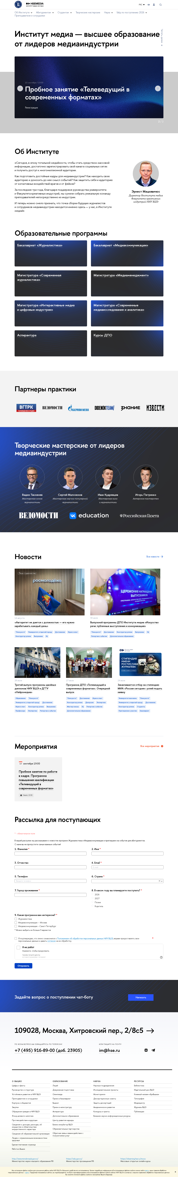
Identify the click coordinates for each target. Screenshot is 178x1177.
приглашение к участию (128, 711)
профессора (20, 711)
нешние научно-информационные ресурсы (111, 1116)
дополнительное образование (121, 636)
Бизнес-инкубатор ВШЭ (63, 1124)
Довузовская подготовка (63, 1090)
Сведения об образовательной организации (31, 1133)
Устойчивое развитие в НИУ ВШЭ (26, 1094)
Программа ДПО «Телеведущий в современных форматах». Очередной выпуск (88, 688)
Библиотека (139, 1085)
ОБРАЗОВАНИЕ (60, 1081)
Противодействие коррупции (24, 1120)
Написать (141, 997)
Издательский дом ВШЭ (144, 1090)
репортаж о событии (99, 636)
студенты (141, 707)
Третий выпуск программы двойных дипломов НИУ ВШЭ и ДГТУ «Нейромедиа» (35, 688)
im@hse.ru (109, 1050)
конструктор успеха (23, 636)
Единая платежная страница (24, 1144)
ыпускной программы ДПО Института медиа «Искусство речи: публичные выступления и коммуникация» (124, 624)
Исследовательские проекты (105, 1090)
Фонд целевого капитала (22, 1116)
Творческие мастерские (88, 12)
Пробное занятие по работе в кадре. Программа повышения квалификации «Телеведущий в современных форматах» (38, 779)
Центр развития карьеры (63, 1120)
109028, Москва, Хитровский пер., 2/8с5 (79, 1030)
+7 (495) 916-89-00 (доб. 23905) (48, 1050)
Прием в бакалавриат (62, 1098)
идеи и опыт (73, 632)
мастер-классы (73, 707)
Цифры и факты (18, 1085)
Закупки (15, 1107)
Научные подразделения (103, 1085)
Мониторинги (99, 1094)
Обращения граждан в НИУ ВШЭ (25, 1111)
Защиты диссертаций (102, 1103)
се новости (152, 556)
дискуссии (89, 702)
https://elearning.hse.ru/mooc (133, 1158)
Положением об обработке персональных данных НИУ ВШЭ (85, 938)
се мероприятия (149, 746)
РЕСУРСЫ (139, 1081)
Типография (139, 1098)
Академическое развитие (104, 1107)
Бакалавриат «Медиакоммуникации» (121, 245)
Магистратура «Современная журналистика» (39, 277)
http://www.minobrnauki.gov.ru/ (25, 1158)
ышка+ (56, 1103)
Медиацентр (139, 1103)
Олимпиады (57, 1094)
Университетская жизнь (128, 698)
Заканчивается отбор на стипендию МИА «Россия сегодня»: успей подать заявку (140, 688)
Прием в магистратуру (62, 1107)
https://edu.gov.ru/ (74, 1158)
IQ (47, 636)
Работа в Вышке (18, 1149)
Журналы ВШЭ (140, 1107)
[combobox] (125, 881)
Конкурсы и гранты (101, 1111)
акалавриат (144, 711)
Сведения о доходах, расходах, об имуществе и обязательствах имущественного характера (27, 1126)
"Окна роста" (20, 632)
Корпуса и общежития (21, 1103)
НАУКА (97, 1081)
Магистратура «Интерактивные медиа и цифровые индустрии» (46, 307)
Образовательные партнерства (66, 1129)
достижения (60, 632)
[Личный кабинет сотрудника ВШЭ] (154, 5)
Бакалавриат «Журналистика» (39, 245)
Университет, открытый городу (40, 632)
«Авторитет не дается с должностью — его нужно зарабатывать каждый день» (44, 624)
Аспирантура (26, 335)
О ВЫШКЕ (17, 1081)
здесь (147, 1170)
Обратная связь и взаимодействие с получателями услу (68, 1134)
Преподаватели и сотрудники (30, 15)
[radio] (127, 894)
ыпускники (38, 636)
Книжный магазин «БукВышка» (146, 1094)
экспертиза (32, 711)
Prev (20, 88)
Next (158, 88)
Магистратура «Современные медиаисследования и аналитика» (119, 307)
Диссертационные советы (104, 1098)
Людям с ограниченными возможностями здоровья (29, 1139)
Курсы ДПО (103, 335)
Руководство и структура (23, 1090)
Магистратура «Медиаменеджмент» (121, 275)
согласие (51, 940)
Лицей (55, 1085)
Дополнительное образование (66, 1116)
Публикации (139, 1111)
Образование (21, 698)
